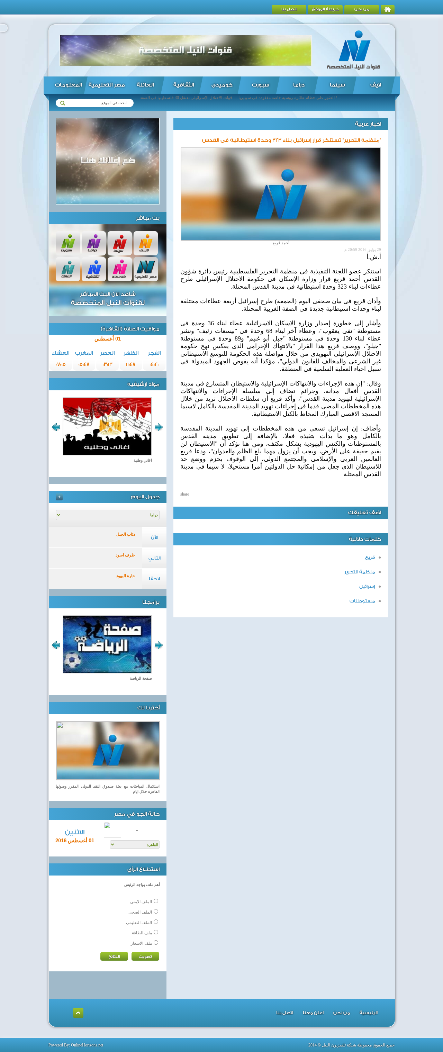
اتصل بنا (289, 9)
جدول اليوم (145, 497)
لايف (375, 85)
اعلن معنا (313, 1012)
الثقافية (183, 85)
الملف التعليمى (139, 922)
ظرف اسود (125, 555)
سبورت (260, 85)
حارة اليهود (125, 575)
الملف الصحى (140, 912)
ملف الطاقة (142, 933)
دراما (299, 85)
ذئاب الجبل (125, 534)
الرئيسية (369, 1012)
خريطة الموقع (325, 9)
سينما (337, 85)
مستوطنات (362, 601)
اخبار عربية (368, 124)
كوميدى (222, 85)
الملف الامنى (141, 901)
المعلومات (68, 85)
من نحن (361, 9)
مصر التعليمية (107, 85)
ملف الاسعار (141, 943)
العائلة (145, 85)
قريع (370, 557)
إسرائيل (367, 586)
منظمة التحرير (359, 571)
